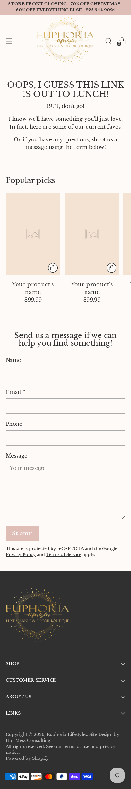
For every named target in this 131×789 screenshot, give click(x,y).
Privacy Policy (21, 554)
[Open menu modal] (9, 40)
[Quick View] (52, 267)
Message (16, 455)
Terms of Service (63, 554)
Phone (14, 424)
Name (13, 360)
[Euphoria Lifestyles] (65, 41)
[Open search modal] (108, 40)
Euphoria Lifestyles (67, 734)
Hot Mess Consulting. (28, 740)
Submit (22, 533)
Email (15, 392)
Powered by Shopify (27, 758)
